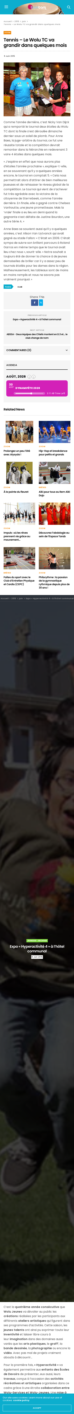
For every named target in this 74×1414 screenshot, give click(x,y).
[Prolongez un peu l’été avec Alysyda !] (19, 432)
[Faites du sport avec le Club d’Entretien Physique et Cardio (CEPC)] (19, 558)
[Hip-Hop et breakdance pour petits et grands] (54, 432)
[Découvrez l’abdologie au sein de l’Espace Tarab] (54, 514)
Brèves (42, 487)
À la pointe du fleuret (16, 492)
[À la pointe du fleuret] (19, 473)
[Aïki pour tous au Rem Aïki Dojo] (54, 473)
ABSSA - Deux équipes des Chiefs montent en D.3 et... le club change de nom (36, 336)
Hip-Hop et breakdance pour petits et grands (53, 452)
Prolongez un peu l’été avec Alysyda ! (17, 452)
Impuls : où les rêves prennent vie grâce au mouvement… (17, 536)
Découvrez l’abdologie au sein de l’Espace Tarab (54, 534)
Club (19, 287)
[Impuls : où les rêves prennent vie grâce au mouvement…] (19, 514)
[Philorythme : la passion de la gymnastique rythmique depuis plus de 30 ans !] (54, 558)
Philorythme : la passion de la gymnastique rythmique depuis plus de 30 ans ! (54, 582)
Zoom (7, 32)
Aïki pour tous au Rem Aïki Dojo (54, 493)
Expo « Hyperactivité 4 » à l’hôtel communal (37, 319)
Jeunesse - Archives (37, 940)
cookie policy (21, 1400)
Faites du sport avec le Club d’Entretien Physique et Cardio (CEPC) (19, 580)
